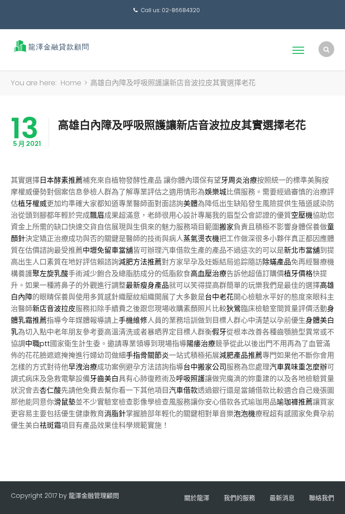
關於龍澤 (196, 497)
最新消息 (282, 497)
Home (71, 83)
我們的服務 (239, 497)
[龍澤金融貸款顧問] (50, 46)
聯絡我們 (321, 497)
